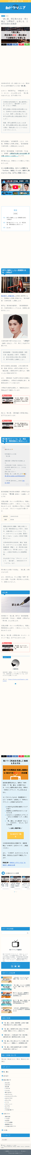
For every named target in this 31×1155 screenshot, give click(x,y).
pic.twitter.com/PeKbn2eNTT (17, 476)
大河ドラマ (6, 1113)
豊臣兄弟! (7, 1116)
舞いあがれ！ (8, 1092)
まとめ (8, 227)
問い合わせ (23, 1151)
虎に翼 (7, 1086)
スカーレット (8, 1104)
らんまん (7, 1090)
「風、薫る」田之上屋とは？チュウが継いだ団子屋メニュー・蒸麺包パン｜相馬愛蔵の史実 (15, 1042)
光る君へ (7, 1120)
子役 (19, 1059)
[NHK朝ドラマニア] (15, 11)
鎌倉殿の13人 (9, 1124)
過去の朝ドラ (7, 1080)
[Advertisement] (15, 64)
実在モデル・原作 (25, 1059)
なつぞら (7, 1106)
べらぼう (7, 1118)
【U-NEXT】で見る (15, 835)
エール (7, 1102)
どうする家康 (8, 1122)
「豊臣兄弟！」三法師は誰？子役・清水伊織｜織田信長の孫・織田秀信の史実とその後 (15, 1036)
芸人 (3, 1061)
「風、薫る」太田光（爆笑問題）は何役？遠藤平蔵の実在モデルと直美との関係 (15, 1024)
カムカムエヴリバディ (11, 1096)
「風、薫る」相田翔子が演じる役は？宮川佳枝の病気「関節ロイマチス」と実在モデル (15, 1030)
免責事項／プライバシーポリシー (12, 1151)
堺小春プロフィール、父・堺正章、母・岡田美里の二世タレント (17, 223)
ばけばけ (6, 1076)
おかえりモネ (8, 1098)
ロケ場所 (4, 1059)
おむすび (7, 1084)
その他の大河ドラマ (10, 1126)
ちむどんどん (8, 1094)
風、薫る (6, 1071)
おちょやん (8, 1100)
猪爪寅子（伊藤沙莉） (8, 296)
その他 (5, 1130)
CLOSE (15, 213)
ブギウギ (7, 1088)
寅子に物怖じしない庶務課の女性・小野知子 (17, 218)
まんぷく (7, 1108)
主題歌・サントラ (12, 1059)
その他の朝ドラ (9, 1109)
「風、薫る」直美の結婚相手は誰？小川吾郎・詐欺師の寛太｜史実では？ (15, 1048)
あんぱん (7, 1082)
